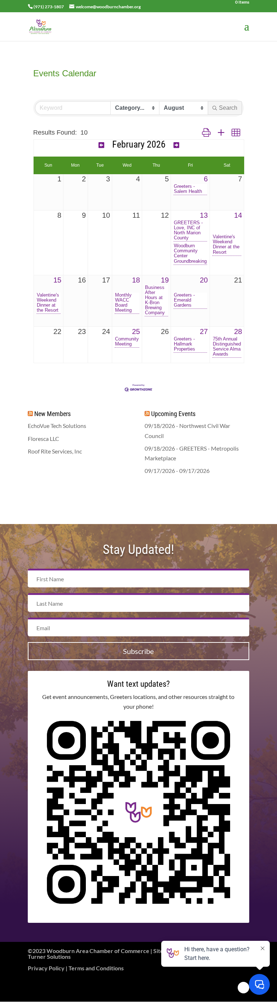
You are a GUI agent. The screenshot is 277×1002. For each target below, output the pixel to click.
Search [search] (228, 108)
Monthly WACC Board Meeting (123, 303)
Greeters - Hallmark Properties (184, 344)
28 (238, 331)
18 (136, 280)
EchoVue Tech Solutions (57, 425)
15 (57, 280)
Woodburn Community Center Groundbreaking (190, 253)
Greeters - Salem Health (188, 189)
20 (204, 280)
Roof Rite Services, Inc (55, 451)
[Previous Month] (101, 145)
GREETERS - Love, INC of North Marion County (188, 230)
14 (238, 215)
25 (136, 331)
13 (204, 215)
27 (204, 331)
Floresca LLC (43, 438)
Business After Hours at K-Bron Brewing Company (155, 300)
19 (165, 280)
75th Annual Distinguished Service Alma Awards (227, 347)
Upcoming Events (173, 414)
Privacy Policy (46, 968)
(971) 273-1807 (49, 6)
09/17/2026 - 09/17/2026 (177, 470)
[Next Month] (176, 145)
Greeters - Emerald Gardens (184, 300)
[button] (206, 132)
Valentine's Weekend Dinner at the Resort (226, 244)
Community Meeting (127, 342)
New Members (52, 414)
